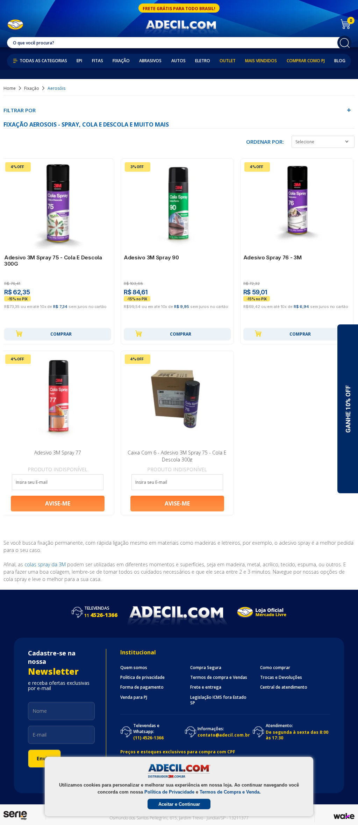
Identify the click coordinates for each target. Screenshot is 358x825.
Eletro (202, 61)
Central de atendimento (283, 687)
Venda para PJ (133, 697)
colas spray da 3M (45, 564)
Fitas (97, 61)
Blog (339, 61)
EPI (79, 61)
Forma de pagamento (142, 687)
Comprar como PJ (306, 61)
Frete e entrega (205, 687)
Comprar (61, 334)
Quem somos (133, 667)
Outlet (228, 61)
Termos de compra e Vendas (218, 677)
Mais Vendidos (261, 61)
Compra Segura (205, 667)
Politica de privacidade (142, 677)
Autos (178, 61)
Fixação (121, 61)
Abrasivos (150, 61)
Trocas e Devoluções (281, 677)
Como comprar (275, 667)
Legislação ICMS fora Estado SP (218, 700)
